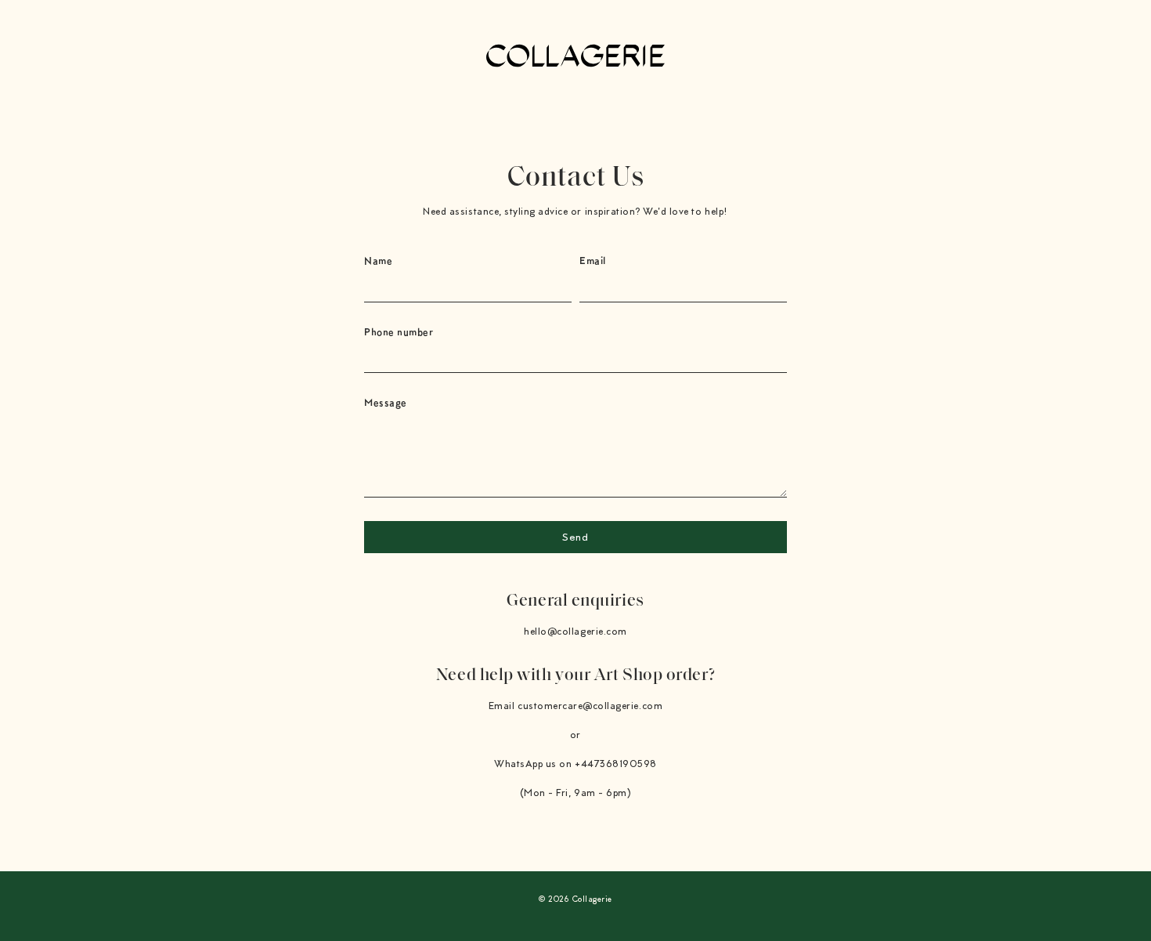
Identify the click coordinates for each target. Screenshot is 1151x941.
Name (378, 260)
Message (385, 402)
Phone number (398, 332)
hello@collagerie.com (575, 632)
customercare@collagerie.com (590, 706)
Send (575, 538)
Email (592, 260)
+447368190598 (616, 764)
